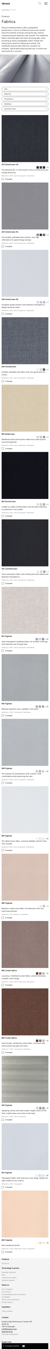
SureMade (6, 1297)
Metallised (7, 104)
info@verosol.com (9, 1329)
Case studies (7, 1311)
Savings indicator (9, 1272)
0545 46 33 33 (7, 1332)
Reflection (7, 94)
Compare (8, 179)
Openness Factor (10, 109)
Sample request (8, 1280)
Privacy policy (7, 1302)
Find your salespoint (10, 1334)
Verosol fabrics (6, 9)
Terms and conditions (10, 1300)
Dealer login (7, 1342)
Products (5, 1263)
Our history (6, 1292)
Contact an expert (9, 1278)
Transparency (8, 99)
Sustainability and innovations (14, 1294)
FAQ (3, 1275)
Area (5, 89)
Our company (7, 1289)
